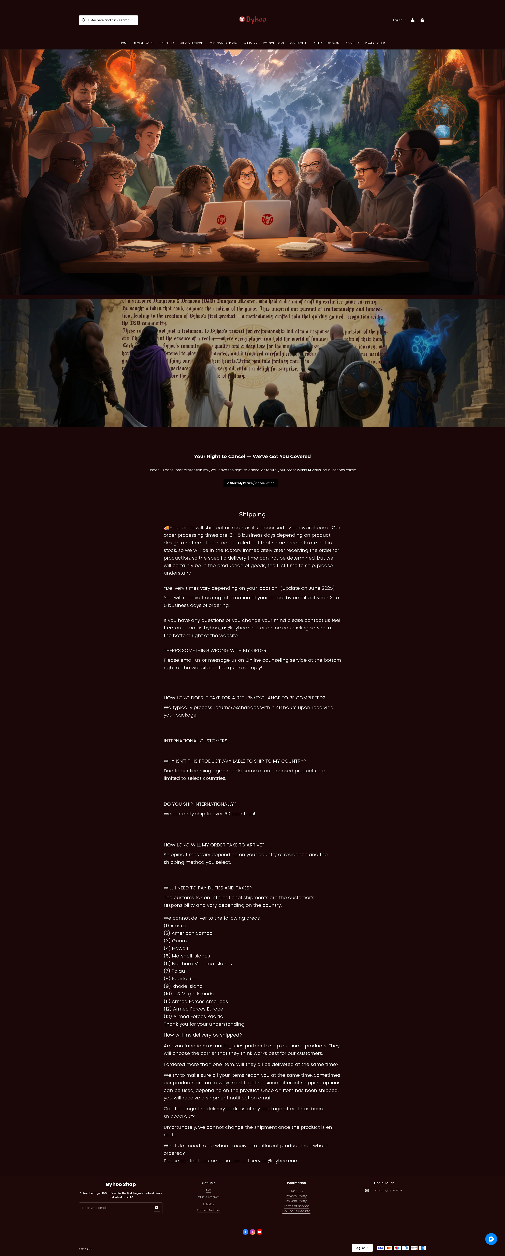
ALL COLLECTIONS (191, 43)
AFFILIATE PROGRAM (326, 43)
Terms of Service (296, 1206)
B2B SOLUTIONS (273, 43)
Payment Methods (208, 1210)
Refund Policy (296, 1201)
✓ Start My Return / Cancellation (250, 483)
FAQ (208, 1190)
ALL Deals (250, 43)
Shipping (208, 1204)
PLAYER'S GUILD (375, 43)
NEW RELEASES (143, 43)
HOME (124, 43)
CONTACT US (298, 43)
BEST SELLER (166, 43)
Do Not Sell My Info (296, 1211)
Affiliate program (209, 1197)
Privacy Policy (296, 1196)
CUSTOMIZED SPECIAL (224, 43)
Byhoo (89, 1249)
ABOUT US (352, 43)
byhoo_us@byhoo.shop (388, 1190)
